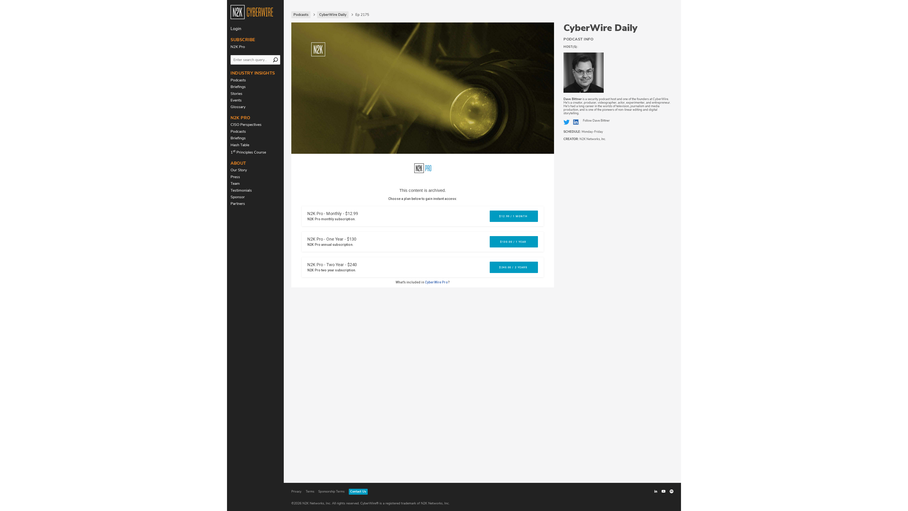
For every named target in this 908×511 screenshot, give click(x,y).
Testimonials (241, 190)
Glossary (238, 107)
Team (235, 183)
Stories (236, 93)
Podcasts (238, 80)
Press (235, 177)
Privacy (296, 491)
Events (236, 100)
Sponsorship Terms (331, 491)
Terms (310, 491)
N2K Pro (238, 46)
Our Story (239, 170)
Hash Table (240, 145)
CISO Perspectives (246, 124)
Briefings (238, 86)
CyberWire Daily (600, 28)
